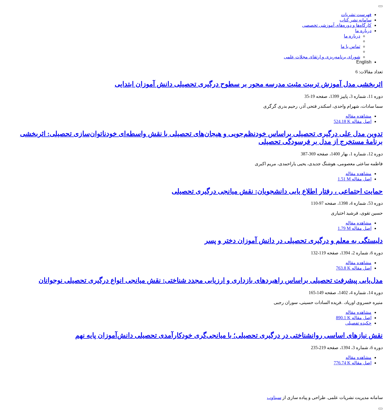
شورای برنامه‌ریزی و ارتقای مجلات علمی (322, 56)
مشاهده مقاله (358, 116)
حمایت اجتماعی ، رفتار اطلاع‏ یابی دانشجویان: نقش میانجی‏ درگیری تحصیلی (277, 191)
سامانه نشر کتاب (355, 19)
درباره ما (363, 30)
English (363, 62)
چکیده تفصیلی (358, 323)
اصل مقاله (352, 121)
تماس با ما (350, 46)
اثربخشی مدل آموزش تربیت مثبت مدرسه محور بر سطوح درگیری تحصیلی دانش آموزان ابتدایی (249, 84)
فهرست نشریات (356, 14)
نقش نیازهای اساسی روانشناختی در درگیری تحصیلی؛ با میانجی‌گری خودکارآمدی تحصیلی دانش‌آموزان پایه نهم (229, 335)
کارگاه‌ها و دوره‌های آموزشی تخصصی (336, 25)
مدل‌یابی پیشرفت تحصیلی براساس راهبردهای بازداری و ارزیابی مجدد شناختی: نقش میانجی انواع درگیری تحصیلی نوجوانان (211, 280)
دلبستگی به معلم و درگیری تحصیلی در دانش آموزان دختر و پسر (294, 240)
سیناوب (274, 397)
